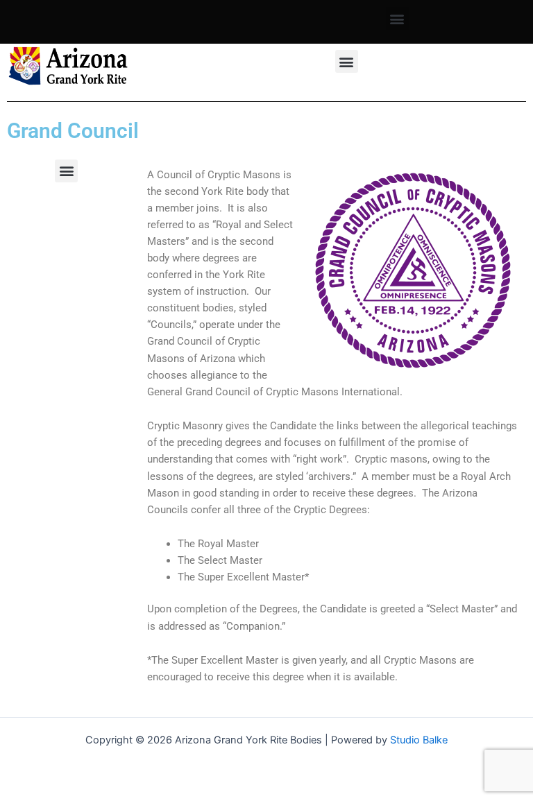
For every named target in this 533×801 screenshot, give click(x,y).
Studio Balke (419, 740)
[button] (397, 18)
